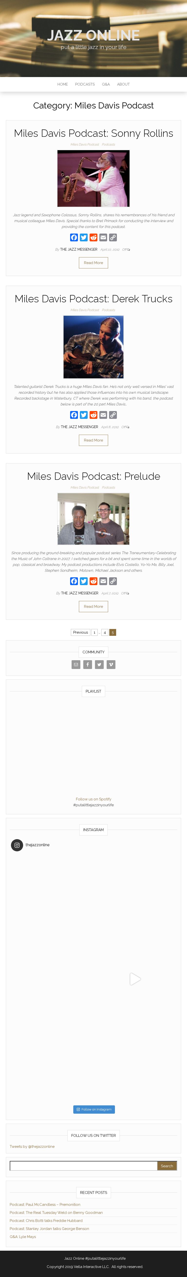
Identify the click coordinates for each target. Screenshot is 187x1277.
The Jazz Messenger (79, 249)
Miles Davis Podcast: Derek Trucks (94, 299)
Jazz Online (93, 35)
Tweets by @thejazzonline (32, 1146)
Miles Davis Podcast (84, 144)
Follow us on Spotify (93, 799)
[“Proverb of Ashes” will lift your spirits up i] (135, 1062)
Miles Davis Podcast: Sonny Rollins (93, 133)
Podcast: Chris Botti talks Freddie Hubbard (46, 1220)
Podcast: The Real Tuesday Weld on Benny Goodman (56, 1212)
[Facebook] (74, 238)
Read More (93, 263)
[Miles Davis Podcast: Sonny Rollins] (93, 178)
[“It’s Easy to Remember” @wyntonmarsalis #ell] (52, 979)
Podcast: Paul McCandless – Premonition (45, 1204)
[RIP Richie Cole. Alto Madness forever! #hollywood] (52, 896)
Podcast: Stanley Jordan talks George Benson (49, 1229)
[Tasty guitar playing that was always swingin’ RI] (135, 896)
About (123, 84)
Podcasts (85, 84)
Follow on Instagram (97, 1109)
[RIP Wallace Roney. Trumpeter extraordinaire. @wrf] (52, 1062)
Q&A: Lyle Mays (23, 1237)
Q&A (106, 84)
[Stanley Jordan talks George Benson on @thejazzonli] (135, 979)
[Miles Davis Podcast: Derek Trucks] (93, 347)
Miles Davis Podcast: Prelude (93, 476)
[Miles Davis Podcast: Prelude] (93, 519)
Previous (80, 632)
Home (62, 84)
